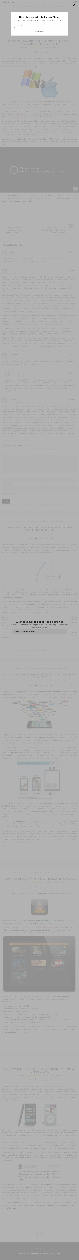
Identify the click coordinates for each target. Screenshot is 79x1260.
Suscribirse (58, 26)
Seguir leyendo (39, 31)
